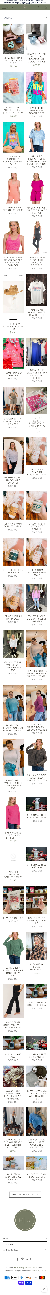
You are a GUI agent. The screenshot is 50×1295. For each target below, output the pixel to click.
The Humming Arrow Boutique (25, 1267)
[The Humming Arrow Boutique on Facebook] (18, 1259)
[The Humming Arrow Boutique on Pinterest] (23, 1259)
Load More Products (25, 1194)
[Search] (40, 7)
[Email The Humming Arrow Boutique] (32, 1259)
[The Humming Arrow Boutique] (25, 7)
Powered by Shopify (38, 1270)
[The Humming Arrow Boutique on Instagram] (27, 1259)
